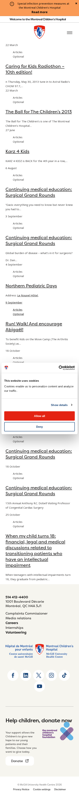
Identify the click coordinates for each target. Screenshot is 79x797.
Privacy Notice (21, 789)
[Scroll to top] (69, 771)
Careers (12, 623)
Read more (40, 12)
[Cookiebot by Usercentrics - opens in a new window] (59, 367)
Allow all (39, 415)
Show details (59, 405)
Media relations (18, 618)
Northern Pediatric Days (31, 286)
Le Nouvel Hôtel (27, 295)
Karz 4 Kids (17, 151)
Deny (39, 426)
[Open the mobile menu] (69, 33)
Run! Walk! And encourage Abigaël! (34, 327)
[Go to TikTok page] (64, 675)
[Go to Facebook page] (12, 675)
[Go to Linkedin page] (25, 675)
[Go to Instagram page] (51, 675)
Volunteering (16, 632)
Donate (17, 761)
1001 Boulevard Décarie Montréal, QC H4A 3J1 (25, 603)
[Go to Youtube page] (39, 686)
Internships (14, 627)
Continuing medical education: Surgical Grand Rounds (39, 192)
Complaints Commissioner (27, 613)
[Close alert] (76, 4)
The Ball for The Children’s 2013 (39, 112)
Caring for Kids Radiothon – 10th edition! (35, 69)
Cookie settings (42, 789)
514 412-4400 (17, 597)
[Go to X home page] (38, 675)
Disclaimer (60, 789)
